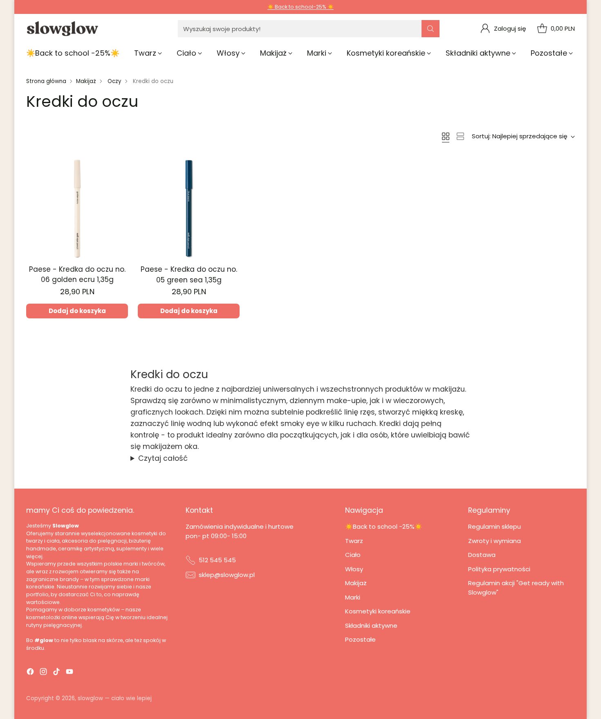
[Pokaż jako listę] (460, 136)
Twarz (354, 540)
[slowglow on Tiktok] (56, 673)
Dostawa (482, 554)
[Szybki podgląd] (117, 168)
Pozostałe (360, 639)
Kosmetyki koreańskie (377, 611)
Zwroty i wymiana (494, 540)
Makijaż (86, 81)
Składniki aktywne (371, 625)
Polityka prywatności (499, 569)
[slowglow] (63, 28)
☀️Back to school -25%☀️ (383, 526)
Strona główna (46, 81)
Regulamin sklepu (494, 526)
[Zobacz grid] (446, 136)
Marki (352, 597)
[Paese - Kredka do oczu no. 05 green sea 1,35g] (189, 208)
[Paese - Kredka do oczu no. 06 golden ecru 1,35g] (77, 208)
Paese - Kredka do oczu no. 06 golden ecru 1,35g (77, 274)
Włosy (354, 569)
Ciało (353, 554)
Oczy (114, 81)
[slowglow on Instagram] (43, 673)
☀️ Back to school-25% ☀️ (300, 6)
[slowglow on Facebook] (30, 673)
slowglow (90, 698)
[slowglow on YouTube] (69, 673)
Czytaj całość (163, 458)
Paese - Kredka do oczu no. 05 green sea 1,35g (189, 274)
